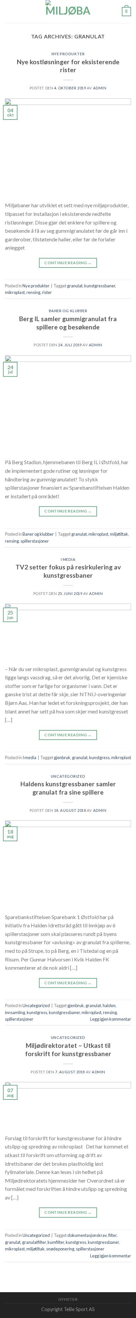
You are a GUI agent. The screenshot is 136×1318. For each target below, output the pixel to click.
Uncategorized (68, 776)
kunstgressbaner (99, 285)
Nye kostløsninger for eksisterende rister (68, 66)
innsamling (15, 1012)
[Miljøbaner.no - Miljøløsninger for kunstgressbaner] (68, 11)
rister (47, 292)
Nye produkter (68, 54)
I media (68, 559)
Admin (100, 88)
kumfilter (56, 1242)
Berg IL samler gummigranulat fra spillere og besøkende (68, 323)
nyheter (68, 1299)
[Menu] (9, 11)
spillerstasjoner (34, 541)
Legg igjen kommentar (110, 1019)
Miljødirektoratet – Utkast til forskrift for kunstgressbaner (68, 1049)
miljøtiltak (119, 534)
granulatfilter (34, 1242)
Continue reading (68, 262)
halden (109, 1005)
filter (112, 1235)
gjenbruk (62, 757)
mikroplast (15, 292)
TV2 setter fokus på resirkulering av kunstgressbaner (68, 571)
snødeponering (60, 1248)
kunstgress (99, 757)
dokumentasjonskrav (87, 1235)
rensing (33, 292)
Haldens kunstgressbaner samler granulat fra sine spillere (68, 788)
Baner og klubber (68, 311)
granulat (75, 285)
